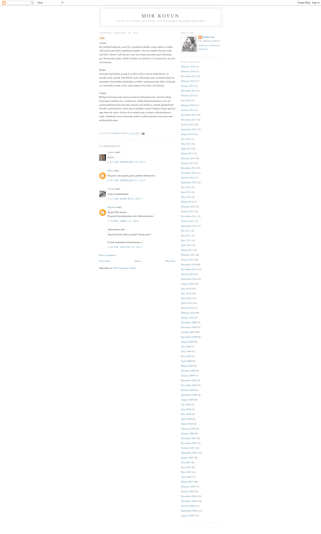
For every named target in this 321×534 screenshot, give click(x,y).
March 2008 (187, 423)
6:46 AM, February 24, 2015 (127, 180)
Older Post (170, 261)
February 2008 (188, 428)
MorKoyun (208, 37)
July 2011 (186, 230)
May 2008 (186, 414)
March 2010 (187, 308)
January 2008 (187, 433)
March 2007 (187, 481)
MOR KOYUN (161, 15)
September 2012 (189, 182)
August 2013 (187, 134)
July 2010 (186, 288)
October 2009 (188, 332)
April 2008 (186, 419)
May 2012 (186, 196)
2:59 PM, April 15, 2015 (123, 221)
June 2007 (186, 467)
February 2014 (188, 105)
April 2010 (186, 303)
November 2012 (189, 172)
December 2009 (189, 322)
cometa (111, 152)
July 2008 (186, 404)
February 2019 (188, 66)
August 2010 (187, 283)
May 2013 (186, 143)
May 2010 (186, 298)
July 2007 (186, 462)
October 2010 (188, 274)
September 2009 (189, 336)
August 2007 (187, 457)
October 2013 (188, 124)
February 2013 (188, 158)
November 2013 (189, 119)
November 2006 (189, 501)
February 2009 (188, 370)
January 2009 (187, 375)
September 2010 (189, 279)
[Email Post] (142, 133)
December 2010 (189, 264)
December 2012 (189, 168)
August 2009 (187, 341)
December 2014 (189, 90)
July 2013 (186, 139)
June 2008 (186, 409)
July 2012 (186, 187)
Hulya (111, 170)
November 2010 (189, 269)
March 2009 (187, 365)
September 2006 (189, 510)
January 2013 (187, 163)
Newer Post (104, 261)
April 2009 (186, 361)
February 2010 (188, 312)
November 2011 (189, 216)
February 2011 (188, 254)
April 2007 (186, 476)
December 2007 (189, 438)
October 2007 (188, 448)
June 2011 (186, 235)
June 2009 (186, 351)
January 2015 (187, 85)
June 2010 (186, 293)
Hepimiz (112, 207)
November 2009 (189, 327)
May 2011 (186, 240)
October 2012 (188, 177)
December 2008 (189, 380)
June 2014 (186, 100)
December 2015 (189, 76)
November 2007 (189, 443)
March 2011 (187, 250)
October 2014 (188, 95)
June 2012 (186, 192)
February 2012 (188, 206)
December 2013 (189, 114)
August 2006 (187, 515)
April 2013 (186, 148)
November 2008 (189, 385)
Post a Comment (107, 255)
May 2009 (186, 356)
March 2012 (187, 201)
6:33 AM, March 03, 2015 (125, 198)
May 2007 (186, 472)
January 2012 (187, 211)
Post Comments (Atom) (124, 268)
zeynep (111, 188)
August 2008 (187, 399)
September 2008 (189, 394)
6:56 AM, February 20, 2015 (127, 162)
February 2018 (188, 71)
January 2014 (187, 110)
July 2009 (186, 346)
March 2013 (187, 153)
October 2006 (188, 505)
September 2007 (189, 452)
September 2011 (189, 225)
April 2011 (186, 245)
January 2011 (187, 259)
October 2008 (188, 390)
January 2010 (187, 317)
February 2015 (188, 81)
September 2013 (189, 129)
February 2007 (188, 486)
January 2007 (187, 491)
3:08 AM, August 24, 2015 (125, 247)
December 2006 (189, 496)
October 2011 (188, 221)
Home (138, 261)
